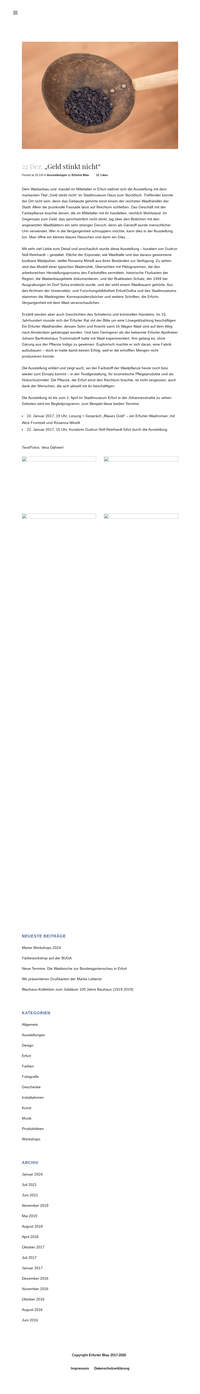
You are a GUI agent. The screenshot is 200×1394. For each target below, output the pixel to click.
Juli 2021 (29, 1185)
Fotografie (30, 1076)
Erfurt (26, 1056)
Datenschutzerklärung (111, 1368)
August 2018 (32, 1226)
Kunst (26, 1108)
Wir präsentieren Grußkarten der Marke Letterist (62, 979)
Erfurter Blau (80, 175)
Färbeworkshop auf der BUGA (47, 958)
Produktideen (33, 1129)
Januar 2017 (32, 1268)
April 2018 (30, 1237)
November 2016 (35, 1289)
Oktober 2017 (33, 1247)
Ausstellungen (57, 175)
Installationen (33, 1097)
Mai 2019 (29, 1216)
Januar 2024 (32, 1174)
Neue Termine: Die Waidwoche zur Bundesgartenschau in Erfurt (74, 968)
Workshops (31, 1139)
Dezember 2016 (35, 1278)
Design (27, 1045)
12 (102, 175)
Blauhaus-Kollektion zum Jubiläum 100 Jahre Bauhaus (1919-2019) (77, 989)
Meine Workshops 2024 (41, 948)
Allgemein (30, 1024)
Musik (27, 1118)
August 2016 (32, 1310)
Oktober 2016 (33, 1299)
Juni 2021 (30, 1195)
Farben (28, 1066)
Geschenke (31, 1087)
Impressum (80, 1368)
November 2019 (35, 1205)
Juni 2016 (30, 1320)
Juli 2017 (29, 1257)
